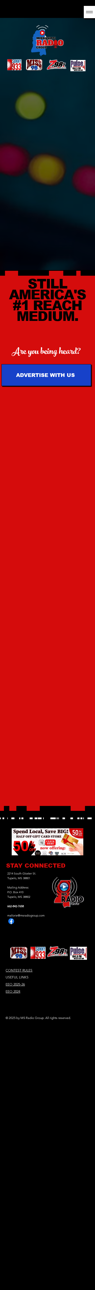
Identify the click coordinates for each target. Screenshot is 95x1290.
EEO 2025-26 (15, 984)
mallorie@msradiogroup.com (26, 915)
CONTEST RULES (19, 970)
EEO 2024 (13, 991)
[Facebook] (11, 921)
